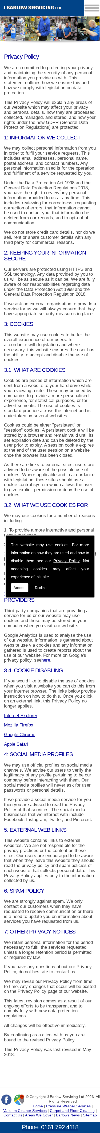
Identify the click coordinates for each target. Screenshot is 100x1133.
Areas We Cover (39, 1115)
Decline (40, 588)
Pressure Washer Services (68, 1106)
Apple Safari (16, 744)
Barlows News (68, 1115)
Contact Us (12, 1115)
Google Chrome (19, 734)
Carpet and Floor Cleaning (72, 1110)
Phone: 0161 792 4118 (50, 1127)
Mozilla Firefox (18, 725)
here (45, 660)
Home (38, 1106)
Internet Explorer (20, 715)
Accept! (20, 588)
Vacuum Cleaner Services (25, 1110)
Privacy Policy (66, 560)
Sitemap (90, 1115)
